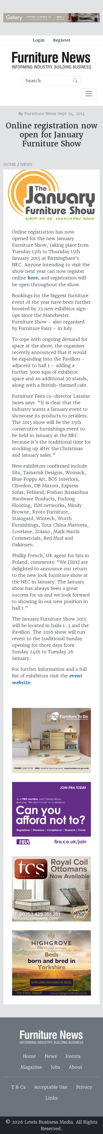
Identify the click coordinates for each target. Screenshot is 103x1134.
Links (51, 1098)
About (75, 1067)
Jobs (55, 1067)
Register (61, 40)
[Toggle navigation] (88, 93)
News (26, 164)
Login (38, 40)
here (32, 278)
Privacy (84, 1087)
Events (73, 1056)
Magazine (31, 1067)
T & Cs (18, 1087)
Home (9, 164)
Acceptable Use (50, 1087)
